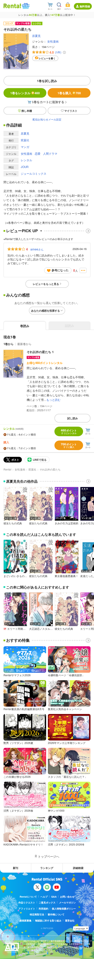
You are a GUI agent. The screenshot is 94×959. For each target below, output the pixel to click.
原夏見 (36, 36)
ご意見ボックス (47, 902)
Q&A (54, 896)
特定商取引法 (37, 914)
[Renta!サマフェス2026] (25, 6)
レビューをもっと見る (46, 284)
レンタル (26, 160)
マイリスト (70, 111)
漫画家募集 (25, 920)
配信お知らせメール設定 (47, 119)
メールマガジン (67, 902)
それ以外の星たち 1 (40, 352)
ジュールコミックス (33, 173)
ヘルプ (44, 896)
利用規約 (43, 908)
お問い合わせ (67, 896)
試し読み (72, 418)
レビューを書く (47, 58)
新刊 (15, 868)
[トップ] (12, 5)
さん (37, 249)
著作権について (56, 914)
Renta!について (28, 896)
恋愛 (37, 153)
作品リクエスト (26, 902)
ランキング (46, 868)
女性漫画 (53, 41)
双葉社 (25, 140)
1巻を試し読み (47, 81)
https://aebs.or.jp (31, 953)
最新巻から (24, 344)
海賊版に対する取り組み (48, 920)
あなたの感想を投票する (45, 311)
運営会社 (70, 920)
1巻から (8, 344)
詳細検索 (78, 868)
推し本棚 (26, 111)
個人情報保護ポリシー (64, 908)
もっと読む (53, 400)
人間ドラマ (50, 153)
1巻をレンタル (25, 93)
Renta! (7, 469)
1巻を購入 (69, 93)
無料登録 (85, 6)
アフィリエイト (26, 908)
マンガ (25, 147)
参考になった (60, 270)
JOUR (24, 167)
